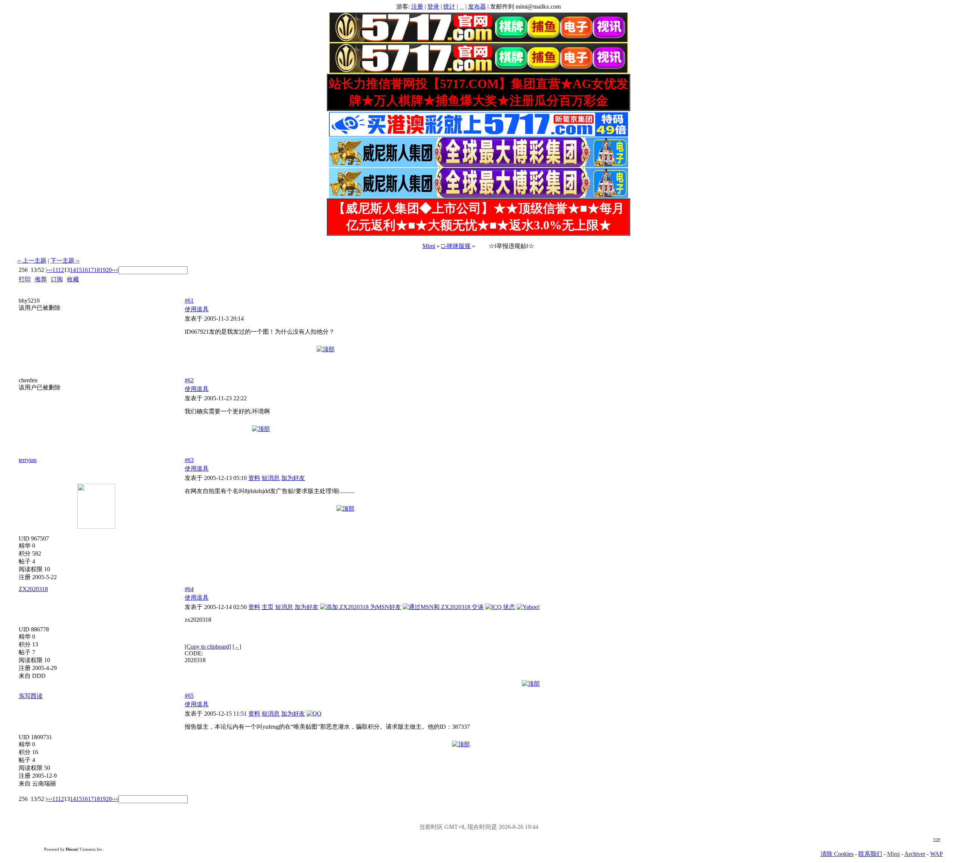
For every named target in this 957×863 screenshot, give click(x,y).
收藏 (73, 279)
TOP (936, 840)
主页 (268, 607)
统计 (449, 6)
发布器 (477, 6)
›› (114, 270)
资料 (254, 478)
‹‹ (50, 270)
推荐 (41, 279)
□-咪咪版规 (456, 246)
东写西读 (31, 696)
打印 (25, 279)
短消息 (271, 478)
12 (61, 270)
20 (109, 270)
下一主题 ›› (65, 260)
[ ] (237, 646)
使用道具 (197, 309)
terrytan (28, 460)
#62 (189, 380)
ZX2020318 (33, 589)
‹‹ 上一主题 (31, 260)
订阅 (57, 279)
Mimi (428, 246)
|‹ (47, 270)
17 (91, 270)
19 (103, 270)
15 (79, 270)
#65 (189, 695)
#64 (189, 589)
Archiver (914, 854)
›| (117, 270)
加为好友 (293, 478)
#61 (189, 300)
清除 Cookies (837, 854)
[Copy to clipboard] (208, 646)
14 (73, 270)
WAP (936, 854)
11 (55, 270)
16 (85, 270)
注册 (417, 6)
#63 (189, 460)
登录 (433, 6)
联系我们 (870, 854)
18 (97, 270)
